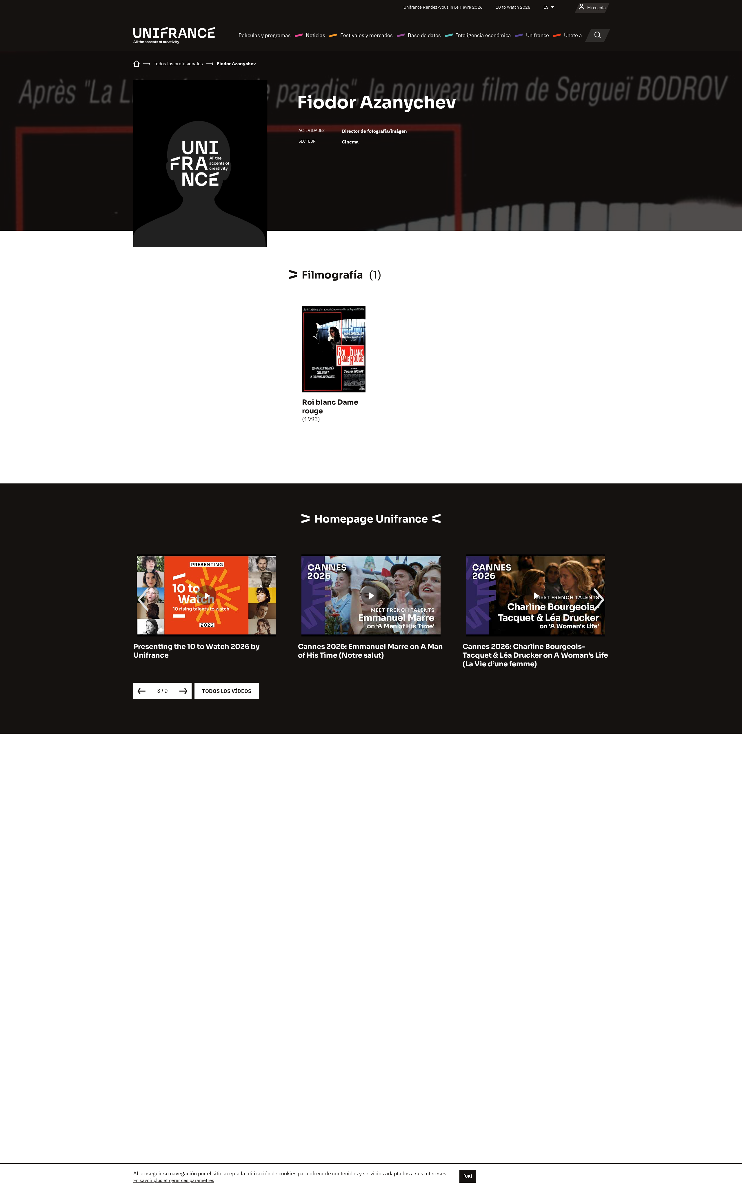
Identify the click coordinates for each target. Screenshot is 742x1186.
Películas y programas (265, 35)
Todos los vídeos (226, 691)
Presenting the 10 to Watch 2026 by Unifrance (196, 651)
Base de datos (424, 35)
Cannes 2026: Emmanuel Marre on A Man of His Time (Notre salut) (370, 651)
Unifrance (537, 35)
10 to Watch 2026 (513, 7)
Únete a (573, 35)
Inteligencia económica (483, 35)
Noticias (315, 35)
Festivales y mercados (366, 35)
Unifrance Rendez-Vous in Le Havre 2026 (443, 7)
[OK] (467, 1176)
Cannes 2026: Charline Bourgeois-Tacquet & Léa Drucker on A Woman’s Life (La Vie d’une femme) (535, 655)
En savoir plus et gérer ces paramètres (173, 1180)
